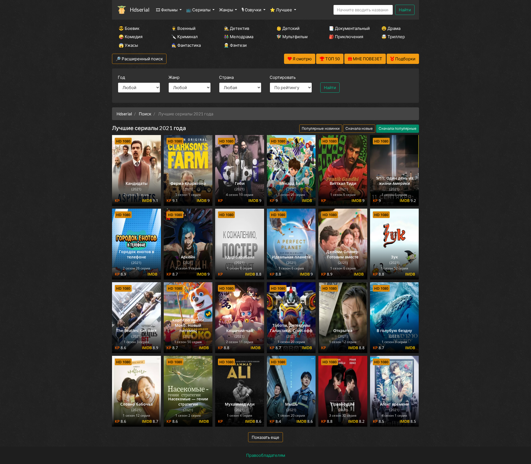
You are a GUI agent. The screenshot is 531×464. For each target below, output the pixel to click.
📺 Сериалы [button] (198, 9)
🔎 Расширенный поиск (139, 58)
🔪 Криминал (184, 36)
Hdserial (139, 9)
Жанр (173, 77)
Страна (226, 77)
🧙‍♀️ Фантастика (186, 45)
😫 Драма (390, 28)
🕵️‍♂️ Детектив (236, 28)
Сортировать (283, 77)
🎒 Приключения (346, 36)
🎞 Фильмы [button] (167, 9)
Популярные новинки (321, 128)
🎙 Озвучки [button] (251, 9)
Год (121, 77)
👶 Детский (288, 28)
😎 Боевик (129, 28)
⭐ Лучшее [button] (281, 9)
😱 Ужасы (128, 45)
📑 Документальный (347, 28)
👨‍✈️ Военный (183, 28)
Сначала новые (359, 128)
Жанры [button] (226, 9)
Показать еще (265, 437)
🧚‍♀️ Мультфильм (292, 36)
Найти (405, 9)
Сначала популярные (398, 128)
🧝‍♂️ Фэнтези (235, 45)
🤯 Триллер (393, 36)
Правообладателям (265, 455)
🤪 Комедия (130, 36)
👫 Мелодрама (238, 36)
